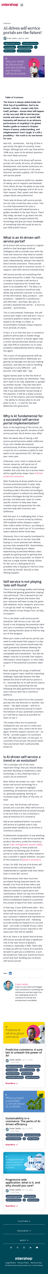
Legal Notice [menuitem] (10, 1263)
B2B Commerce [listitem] (27, 1074)
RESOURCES (22, 1231)
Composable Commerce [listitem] (15, 1077)
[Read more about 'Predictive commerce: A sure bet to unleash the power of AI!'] (24, 1033)
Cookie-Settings (37, 1265)
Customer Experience (30, 43)
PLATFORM (23, 1221)
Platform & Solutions (25, 47)
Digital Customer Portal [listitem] (14, 1066)
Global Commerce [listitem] (13, 1074)
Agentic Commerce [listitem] (32, 1077)
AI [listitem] (38, 1070)
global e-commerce (31, 859)
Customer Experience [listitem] (32, 1066)
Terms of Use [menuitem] (36, 1263)
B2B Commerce (9, 51)
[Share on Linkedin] (10, 973)
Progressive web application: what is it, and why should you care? (23, 1182)
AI (35, 47)
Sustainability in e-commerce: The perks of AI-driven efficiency (23, 1121)
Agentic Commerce (24, 51)
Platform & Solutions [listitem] (27, 1070)
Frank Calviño (12, 38)
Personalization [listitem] (12, 1070)
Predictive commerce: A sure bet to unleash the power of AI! (24, 1052)
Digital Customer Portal (12, 43)
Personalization (9, 47)
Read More (10, 1083)
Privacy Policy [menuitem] (23, 1263)
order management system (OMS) (25, 844)
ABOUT (23, 1240)
